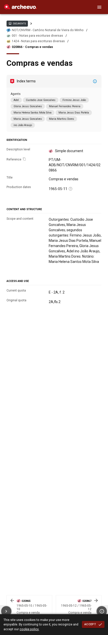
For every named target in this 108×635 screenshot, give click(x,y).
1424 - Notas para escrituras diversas (38, 41)
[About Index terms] (94, 81)
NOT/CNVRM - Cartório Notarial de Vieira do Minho (48, 30)
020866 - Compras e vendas (32, 47)
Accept (90, 624)
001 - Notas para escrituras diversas (37, 35)
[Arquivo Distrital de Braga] (20, 8)
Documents (17, 23)
